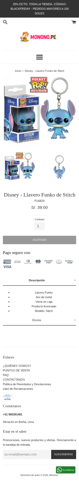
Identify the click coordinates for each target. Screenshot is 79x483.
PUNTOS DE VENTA (16, 370)
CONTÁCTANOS (14, 379)
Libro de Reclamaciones (18, 388)
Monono (53, 475)
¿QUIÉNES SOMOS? (17, 365)
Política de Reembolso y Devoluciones (27, 384)
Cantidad (39, 219)
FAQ (6, 375)
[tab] (39, 280)
